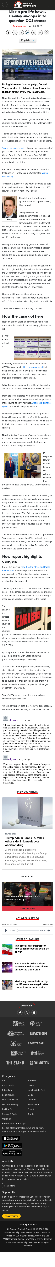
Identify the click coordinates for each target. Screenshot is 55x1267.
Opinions (6, 1118)
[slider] (27, 930)
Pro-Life (31, 1109)
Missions (32, 1099)
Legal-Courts (8, 1095)
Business (32, 1080)
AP (3, 1080)
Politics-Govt (8, 1109)
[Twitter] (27, 1012)
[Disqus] (27, 752)
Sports (31, 1114)
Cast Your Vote (28, 908)
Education (7, 1090)
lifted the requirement (33, 367)
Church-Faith (8, 1085)
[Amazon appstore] (12, 1153)
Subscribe (27, 1006)
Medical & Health (10, 1099)
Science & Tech (9, 1114)
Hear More (48, 924)
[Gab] (34, 1012)
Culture (31, 1085)
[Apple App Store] (11, 1139)
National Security (10, 1104)
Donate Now (11, 1216)
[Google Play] (12, 1146)
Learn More (9, 1186)
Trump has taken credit (13, 148)
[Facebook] (20, 1012)
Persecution (33, 1104)
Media (30, 1095)
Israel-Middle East (36, 1090)
